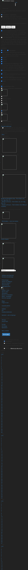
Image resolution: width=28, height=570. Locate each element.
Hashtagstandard (5, 286)
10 (1, 370)
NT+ (2, 310)
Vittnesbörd (4, 293)
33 (1, 406)
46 (1, 426)
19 (1, 384)
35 (1, 409)
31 (1, 402)
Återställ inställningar (6, 126)
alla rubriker (5, 52)
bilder (4, 81)
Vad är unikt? (4, 291)
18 (1, 382)
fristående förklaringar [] (9, 77)
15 (1, 378)
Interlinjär (7, 348)
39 (1, 415)
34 (1, 407)
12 (1, 373)
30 (1, 401)
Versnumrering (5, 284)
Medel (8, 27)
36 (1, 410)
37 (1, 412)
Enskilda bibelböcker (6, 312)
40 (1, 417)
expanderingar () (7, 70)
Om (2, 272)
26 (1, 395)
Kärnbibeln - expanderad (9, 15)
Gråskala (4, 102)
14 (1, 376)
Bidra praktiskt (5, 330)
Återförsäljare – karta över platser (9, 221)
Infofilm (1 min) (5, 290)
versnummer (11, 50)
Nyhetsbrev (4, 327)
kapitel (4, 50)
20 (1, 385)
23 (1, 390)
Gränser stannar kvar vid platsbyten (12, 88)
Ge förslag (4, 326)
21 (1, 387)
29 (1, 399)
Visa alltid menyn (7, 37)
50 (1, 432)
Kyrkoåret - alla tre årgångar (8, 315)
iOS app (3, 320)
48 (1, 429)
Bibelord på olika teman (16, 348)
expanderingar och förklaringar (10, 63)
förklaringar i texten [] (8, 74)
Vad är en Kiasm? (5, 283)
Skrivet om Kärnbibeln (7, 295)
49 (1, 431)
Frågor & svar (5, 302)
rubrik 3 (4, 61)
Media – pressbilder (6, 296)
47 (1, 427)
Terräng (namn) (6, 98)
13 (1, 374)
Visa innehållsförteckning (9, 31)
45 (1, 424)
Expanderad (8, 341)
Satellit (4, 111)
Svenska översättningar (7, 277)
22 (1, 388)
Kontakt (3, 324)
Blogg (3, 301)
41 (1, 418)
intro (2, 354)
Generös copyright (6, 298)
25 (1, 393)
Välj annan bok (9, 350)
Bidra (2, 134)
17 (1, 381)
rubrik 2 (4, 59)
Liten (3, 27)
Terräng (4, 100)
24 (1, 392)
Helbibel (3, 309)
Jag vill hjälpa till (8, 128)
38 (1, 413)
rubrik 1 (4, 57)
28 (1, 398)
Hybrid (4, 113)
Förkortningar (4, 280)
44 (1, 423)
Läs (16, 2)
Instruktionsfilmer (5, 305)
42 (1, 420)
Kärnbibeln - (9, 17)
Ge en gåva (6, 334)
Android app (4, 321)
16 (1, 379)
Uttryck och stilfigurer (6, 281)
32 (1, 404)
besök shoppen (5, 239)
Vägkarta (4, 96)
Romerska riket (6, 121)
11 (1, 371)
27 (1, 396)
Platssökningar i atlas (8, 86)
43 (1, 421)
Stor (13, 27)
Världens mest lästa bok (7, 275)
